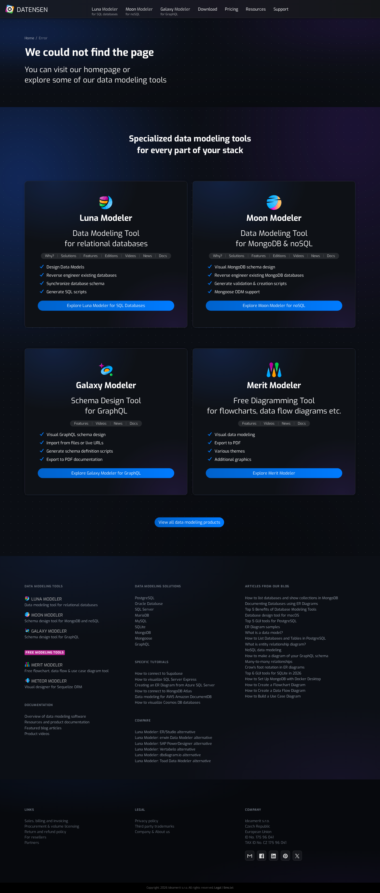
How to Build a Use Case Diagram (273, 696)
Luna (105, 11)
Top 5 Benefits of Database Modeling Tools (280, 609)
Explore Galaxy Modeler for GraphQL (106, 473)
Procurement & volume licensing (52, 826)
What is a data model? (264, 632)
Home (29, 38)
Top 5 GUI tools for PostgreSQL (271, 621)
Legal (217, 888)
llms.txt (228, 888)
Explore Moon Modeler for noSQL (274, 305)
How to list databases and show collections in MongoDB (291, 598)
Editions (111, 255)
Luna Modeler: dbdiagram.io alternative (168, 755)
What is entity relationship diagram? (275, 644)
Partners (32, 842)
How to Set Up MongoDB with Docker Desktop (283, 679)
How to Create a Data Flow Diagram (275, 690)
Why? (49, 255)
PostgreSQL (144, 598)
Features (90, 255)
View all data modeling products (189, 522)
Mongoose (143, 638)
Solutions (68, 255)
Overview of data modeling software (55, 716)
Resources (256, 9)
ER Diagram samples (262, 627)
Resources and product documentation (57, 722)
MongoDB (143, 632)
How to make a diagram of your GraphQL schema (286, 656)
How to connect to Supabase (159, 673)
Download (207, 9)
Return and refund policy (45, 831)
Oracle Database (149, 603)
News (147, 255)
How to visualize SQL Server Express (165, 679)
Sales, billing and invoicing (46, 821)
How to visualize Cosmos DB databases (167, 702)
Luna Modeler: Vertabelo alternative (165, 749)
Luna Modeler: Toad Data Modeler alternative (173, 761)
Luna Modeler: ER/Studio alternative (165, 732)
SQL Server (144, 609)
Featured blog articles (43, 728)
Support (280, 9)
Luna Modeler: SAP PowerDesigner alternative (173, 743)
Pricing (231, 9)
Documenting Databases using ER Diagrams (281, 603)
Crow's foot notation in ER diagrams (275, 667)
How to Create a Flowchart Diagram (275, 684)
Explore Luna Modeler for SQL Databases (106, 305)
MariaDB (142, 615)
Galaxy (175, 11)
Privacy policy (146, 821)
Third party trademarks (154, 826)
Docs (163, 255)
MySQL (141, 621)
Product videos (37, 733)
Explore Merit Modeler (274, 473)
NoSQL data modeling (263, 650)
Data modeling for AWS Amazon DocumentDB (173, 696)
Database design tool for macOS (272, 615)
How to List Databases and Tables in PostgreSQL (285, 638)
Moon (139, 11)
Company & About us (152, 831)
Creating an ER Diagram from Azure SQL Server (175, 685)
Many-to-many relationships (268, 661)
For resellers (35, 837)
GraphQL (142, 644)
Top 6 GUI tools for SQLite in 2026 (273, 673)
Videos (130, 255)
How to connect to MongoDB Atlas (163, 691)
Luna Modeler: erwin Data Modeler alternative (173, 737)
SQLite (140, 627)
